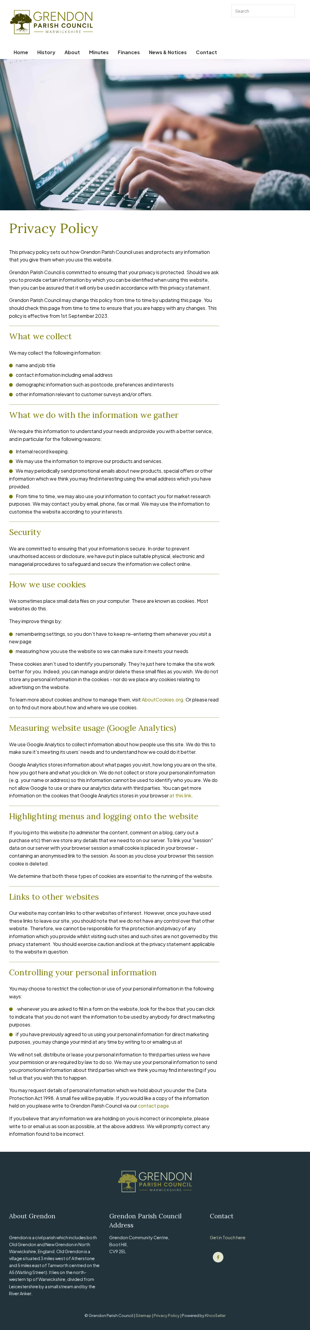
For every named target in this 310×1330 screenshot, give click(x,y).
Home (21, 52)
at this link (180, 795)
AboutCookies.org (162, 699)
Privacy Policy (167, 1315)
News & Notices (168, 52)
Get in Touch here (228, 1237)
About (72, 52)
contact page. (154, 1105)
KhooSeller (215, 1315)
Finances (129, 52)
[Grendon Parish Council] (218, 1257)
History (46, 52)
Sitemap (144, 1315)
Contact (206, 52)
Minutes (99, 52)
